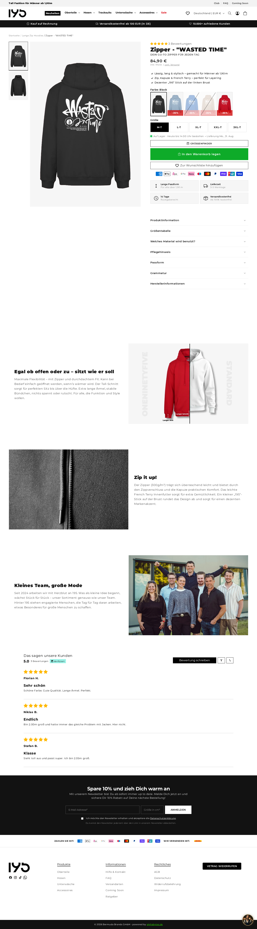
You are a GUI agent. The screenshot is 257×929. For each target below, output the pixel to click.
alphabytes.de (155, 924)
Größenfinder (201, 143)
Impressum (161, 890)
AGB (157, 871)
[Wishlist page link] (188, 13)
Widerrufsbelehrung (167, 884)
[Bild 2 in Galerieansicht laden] (18, 85)
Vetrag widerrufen (222, 866)
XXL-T (218, 127)
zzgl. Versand (172, 64)
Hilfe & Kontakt (116, 871)
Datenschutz (162, 878)
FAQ (225, 3)
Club (216, 3)
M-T (159, 127)
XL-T (198, 127)
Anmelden (178, 809)
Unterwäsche (65, 884)
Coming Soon (240, 3)
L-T (179, 127)
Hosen (61, 878)
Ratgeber (112, 896)
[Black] (158, 104)
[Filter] (221, 660)
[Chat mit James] (248, 920)
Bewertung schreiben (194, 660)
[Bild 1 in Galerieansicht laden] (18, 56)
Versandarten (114, 884)
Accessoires (65, 890)
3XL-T (237, 127)
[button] (72, 12)
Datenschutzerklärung (163, 818)
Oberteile (63, 871)
